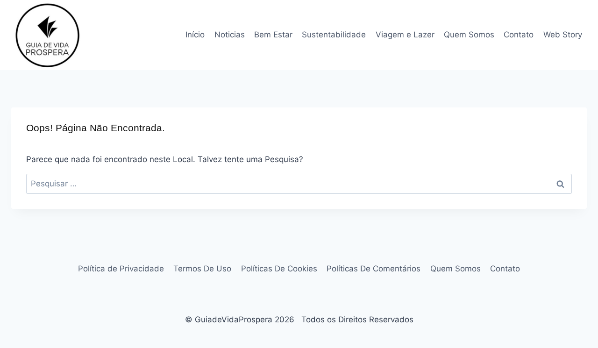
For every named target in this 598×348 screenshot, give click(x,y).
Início (195, 34)
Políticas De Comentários (373, 268)
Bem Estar (273, 34)
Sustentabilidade (334, 34)
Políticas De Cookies (279, 268)
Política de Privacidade (121, 268)
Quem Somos (469, 34)
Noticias (229, 34)
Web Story (562, 34)
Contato (519, 34)
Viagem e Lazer (405, 34)
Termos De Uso (202, 268)
